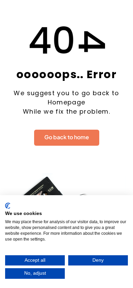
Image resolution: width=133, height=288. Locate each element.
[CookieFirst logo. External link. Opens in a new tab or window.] (7, 206)
